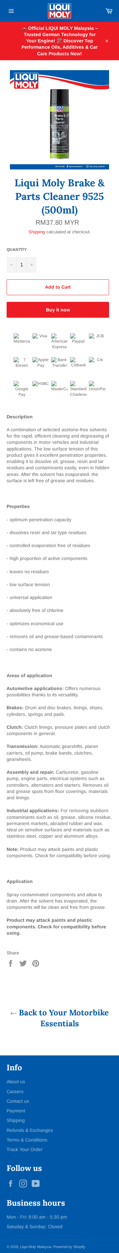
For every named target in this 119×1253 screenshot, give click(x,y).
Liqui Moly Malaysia (35, 1247)
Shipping (36, 231)
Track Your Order (25, 1149)
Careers (15, 1091)
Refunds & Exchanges (30, 1130)
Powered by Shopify (69, 1247)
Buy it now (58, 309)
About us (16, 1081)
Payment (16, 1110)
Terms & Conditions (27, 1139)
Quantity (17, 249)
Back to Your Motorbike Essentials (63, 1018)
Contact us (18, 1101)
